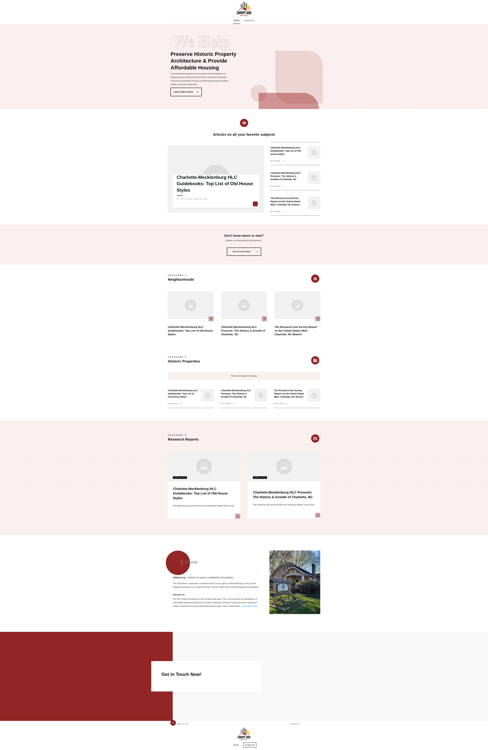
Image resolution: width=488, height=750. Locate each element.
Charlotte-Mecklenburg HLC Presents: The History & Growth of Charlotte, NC (285, 176)
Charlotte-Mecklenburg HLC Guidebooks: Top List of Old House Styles (215, 184)
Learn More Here (249, 606)
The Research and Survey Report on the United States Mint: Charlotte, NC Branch (285, 201)
